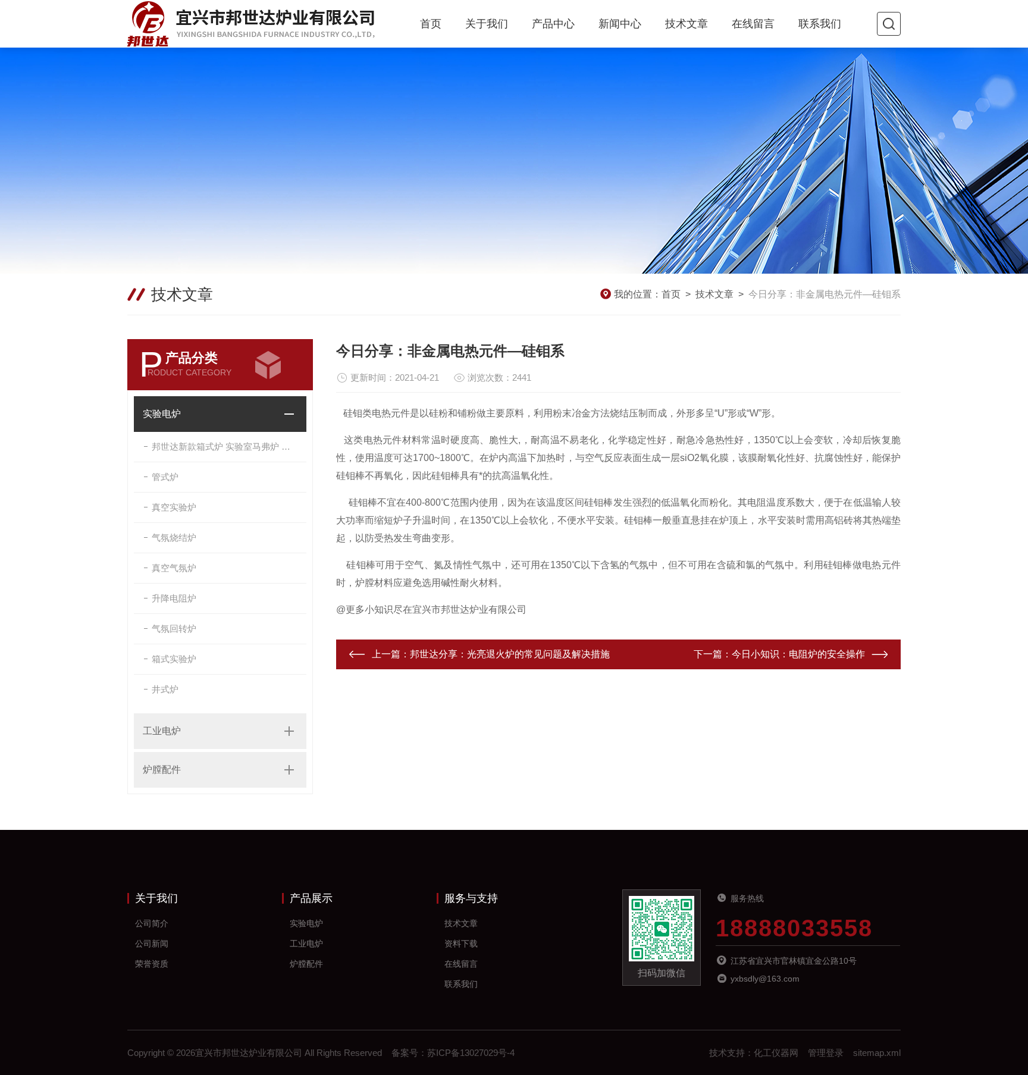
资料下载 (461, 943)
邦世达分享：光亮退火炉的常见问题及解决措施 (510, 654)
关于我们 (486, 24)
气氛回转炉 (174, 628)
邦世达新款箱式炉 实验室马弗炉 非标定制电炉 (229, 446)
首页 (430, 24)
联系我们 (819, 24)
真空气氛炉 (174, 568)
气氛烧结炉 (174, 537)
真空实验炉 (174, 507)
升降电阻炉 (174, 598)
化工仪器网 (776, 1053)
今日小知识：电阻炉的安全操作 (798, 654)
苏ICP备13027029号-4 (471, 1053)
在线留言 (753, 24)
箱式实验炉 (174, 659)
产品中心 (553, 24)
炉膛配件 (162, 769)
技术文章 (686, 24)
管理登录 (826, 1053)
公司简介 (151, 923)
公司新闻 (151, 943)
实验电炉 (162, 414)
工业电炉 (162, 731)
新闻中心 (619, 24)
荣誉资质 (151, 964)
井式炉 (165, 689)
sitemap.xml (877, 1053)
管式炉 (165, 477)
